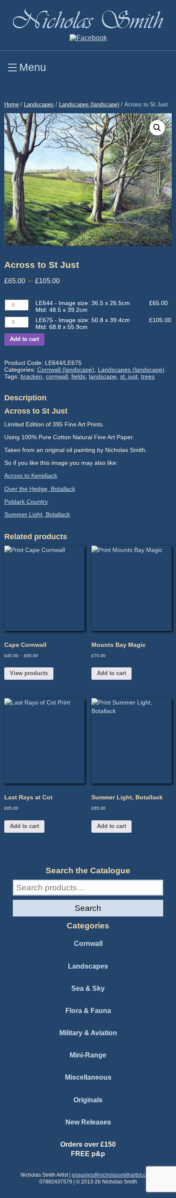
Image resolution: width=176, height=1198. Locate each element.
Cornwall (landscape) (65, 369)
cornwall (57, 376)
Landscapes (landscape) (89, 104)
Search (88, 908)
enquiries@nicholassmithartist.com (112, 1174)
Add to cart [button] (111, 673)
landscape (103, 376)
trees (148, 376)
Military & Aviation (88, 1033)
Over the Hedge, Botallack (39, 488)
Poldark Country (26, 501)
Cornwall (88, 943)
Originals (88, 1100)
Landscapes (39, 104)
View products (29, 673)
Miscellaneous (88, 1077)
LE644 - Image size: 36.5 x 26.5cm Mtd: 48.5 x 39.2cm (82, 306)
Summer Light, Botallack (37, 514)
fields (78, 376)
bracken (31, 376)
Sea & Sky (88, 988)
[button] (157, 127)
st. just (129, 376)
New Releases (88, 1122)
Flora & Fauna (88, 1010)
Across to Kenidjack (30, 475)
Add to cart (24, 339)
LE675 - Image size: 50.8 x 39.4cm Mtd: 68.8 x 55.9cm (82, 323)
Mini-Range (88, 1055)
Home (11, 104)
